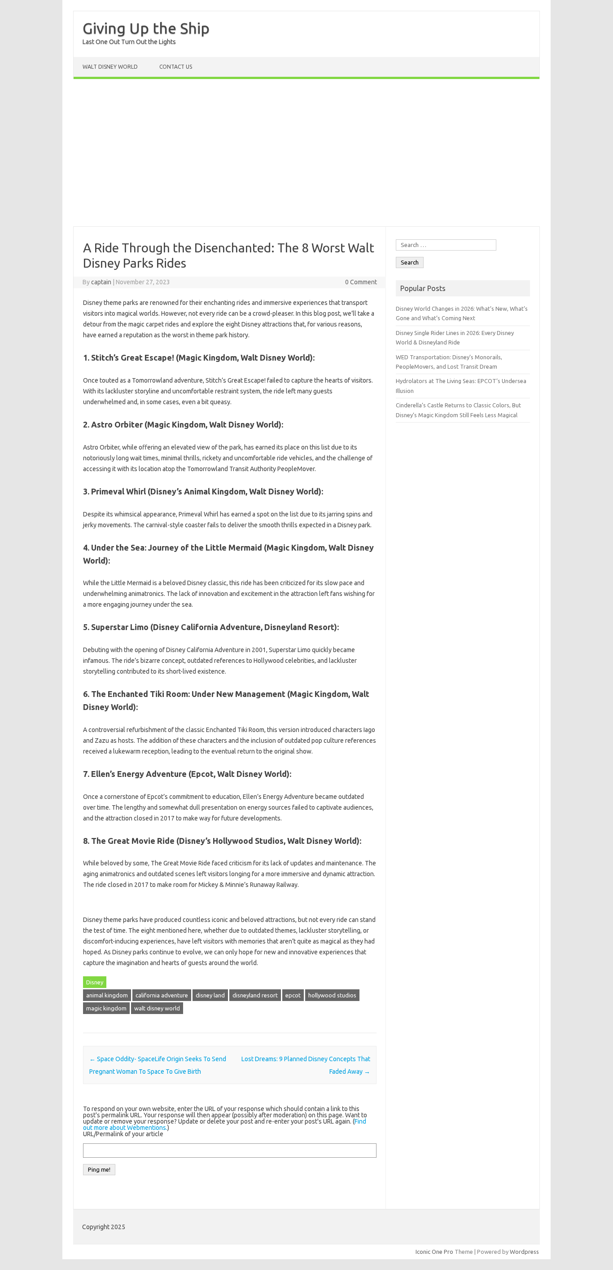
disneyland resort (255, 995)
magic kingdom (106, 1008)
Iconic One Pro (434, 1251)
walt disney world (157, 1008)
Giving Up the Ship (146, 27)
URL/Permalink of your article (123, 1134)
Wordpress (524, 1251)
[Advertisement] (306, 153)
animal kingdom (107, 995)
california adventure (162, 995)
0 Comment (361, 282)
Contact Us (175, 67)
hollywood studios (332, 995)
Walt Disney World (110, 67)
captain (101, 282)
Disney (94, 982)
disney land (210, 995)
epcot (293, 995)
